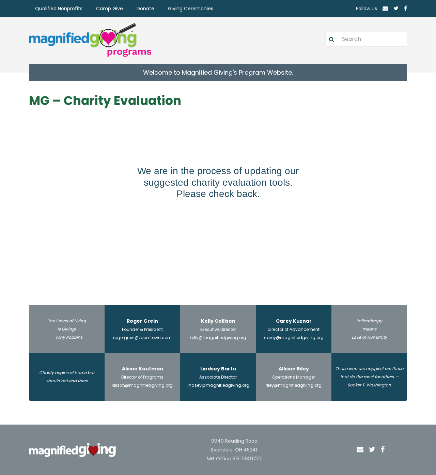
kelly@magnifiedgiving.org (218, 337)
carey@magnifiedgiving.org (294, 337)
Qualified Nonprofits (58, 8)
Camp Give (109, 8)
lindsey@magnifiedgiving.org (218, 385)
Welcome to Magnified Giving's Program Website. (218, 72)
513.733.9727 (247, 458)
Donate (145, 8)
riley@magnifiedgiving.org (294, 385)
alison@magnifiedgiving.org (142, 385)
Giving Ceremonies (190, 8)
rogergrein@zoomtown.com (142, 337)
